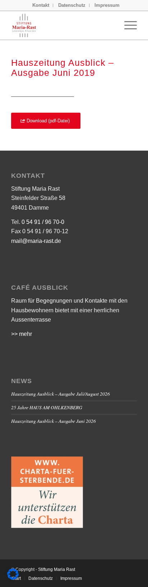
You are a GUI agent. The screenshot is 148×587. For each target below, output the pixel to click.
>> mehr (21, 334)
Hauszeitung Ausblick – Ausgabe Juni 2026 (53, 420)
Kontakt (40, 5)
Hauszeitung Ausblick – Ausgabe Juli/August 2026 (60, 393)
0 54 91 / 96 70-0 (43, 222)
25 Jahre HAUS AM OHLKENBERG (46, 407)
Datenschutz (71, 5)
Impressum (107, 5)
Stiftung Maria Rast (56, 569)
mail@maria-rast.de (36, 241)
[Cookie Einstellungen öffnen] (13, 578)
